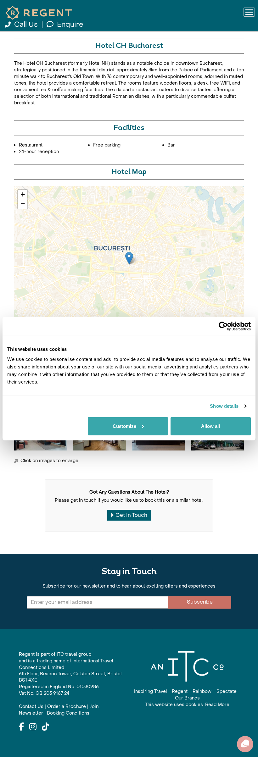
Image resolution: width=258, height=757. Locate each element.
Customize (124, 425)
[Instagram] (32, 727)
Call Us (26, 24)
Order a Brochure (66, 707)
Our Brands (187, 698)
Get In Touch (131, 515)
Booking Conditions (68, 713)
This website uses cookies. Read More (187, 705)
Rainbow (202, 691)
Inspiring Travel (150, 691)
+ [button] (23, 194)
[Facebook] (21, 727)
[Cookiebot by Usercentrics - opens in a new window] (223, 326)
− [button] (23, 204)
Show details (224, 406)
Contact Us (31, 707)
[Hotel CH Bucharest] (129, 258)
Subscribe (200, 602)
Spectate (226, 691)
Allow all (210, 425)
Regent (180, 691)
